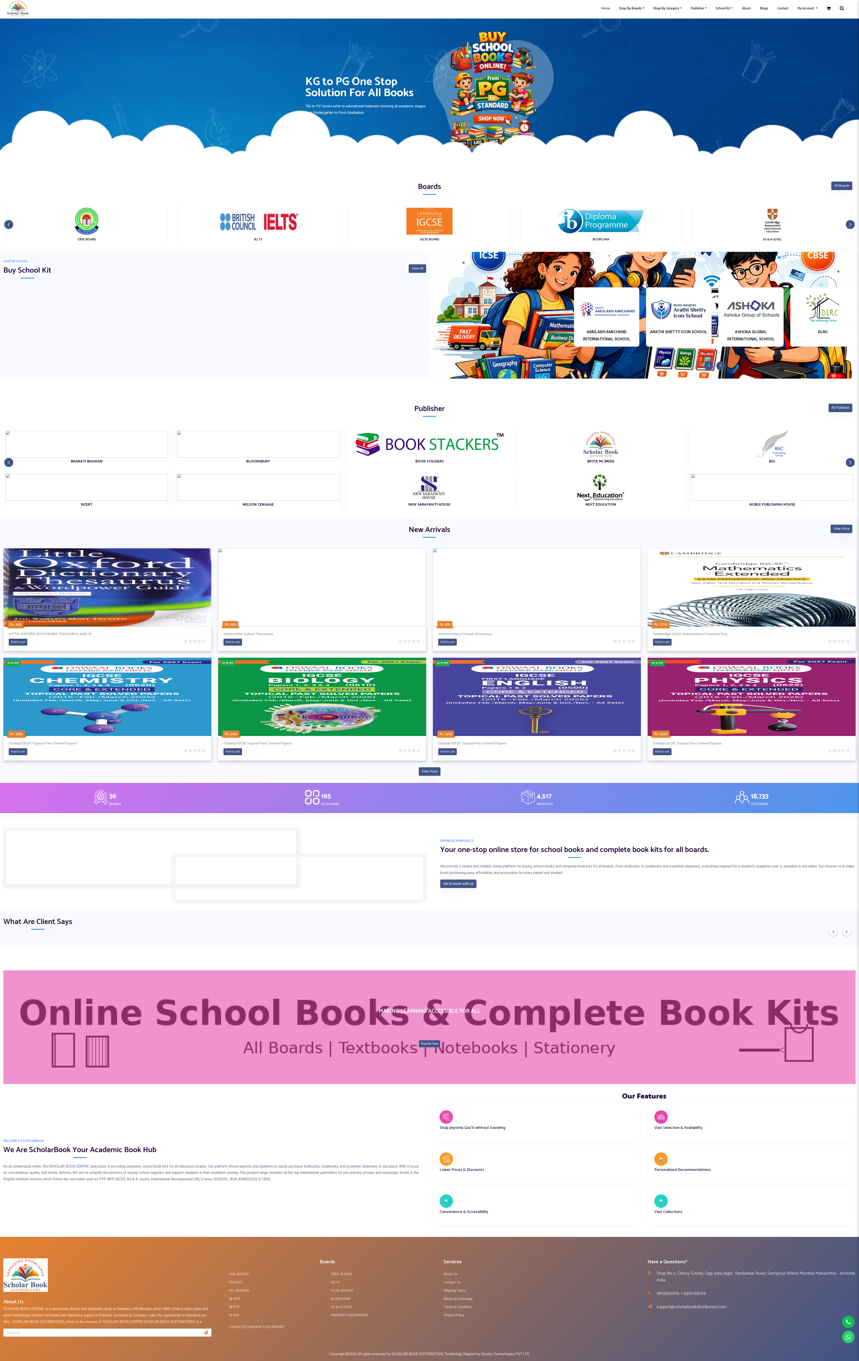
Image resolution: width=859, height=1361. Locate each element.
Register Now (429, 1043)
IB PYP (234, 1307)
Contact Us (452, 1282)
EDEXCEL (236, 1282)
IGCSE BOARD (342, 1291)
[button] (429, 163)
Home (605, 8)
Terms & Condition (458, 1307)
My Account (806, 8)
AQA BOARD (239, 1274)
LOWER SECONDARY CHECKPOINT (256, 1327)
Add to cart (18, 642)
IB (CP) (234, 1315)
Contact (783, 8)
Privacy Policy (454, 1315)
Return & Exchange (458, 1299)
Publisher (697, 8)
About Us (451, 1274)
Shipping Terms (455, 1291)
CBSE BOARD (341, 1274)
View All (417, 268)
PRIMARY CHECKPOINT (349, 1315)
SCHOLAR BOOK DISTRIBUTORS (418, 1354)
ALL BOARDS (239, 1291)
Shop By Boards (630, 8)
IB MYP (234, 1299)
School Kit (723, 8)
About (746, 8)
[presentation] (833, 931)
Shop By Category (666, 8)
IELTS (335, 1282)
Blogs (764, 8)
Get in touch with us (458, 884)
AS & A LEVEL (341, 1307)
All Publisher (840, 408)
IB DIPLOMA (341, 1299)
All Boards (841, 186)
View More (841, 529)
